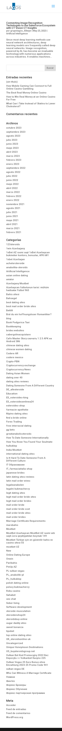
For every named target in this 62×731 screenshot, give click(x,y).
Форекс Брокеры (16, 685)
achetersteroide (15, 263)
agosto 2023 (13, 135)
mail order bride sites (18, 512)
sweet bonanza (14, 627)
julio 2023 (11, 140)
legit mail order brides (18, 501)
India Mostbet (14, 449)
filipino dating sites (17, 413)
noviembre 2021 (15, 204)
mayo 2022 (12, 184)
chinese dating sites (17, 345)
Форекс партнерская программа (25, 693)
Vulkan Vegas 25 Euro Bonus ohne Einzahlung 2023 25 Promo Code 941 (27, 663)
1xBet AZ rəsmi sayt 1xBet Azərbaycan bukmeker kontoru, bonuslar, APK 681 (28, 254)
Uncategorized (14, 643)
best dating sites (15, 302)
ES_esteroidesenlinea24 (20, 401)
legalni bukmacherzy (18, 488)
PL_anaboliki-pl (15, 574)
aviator (10, 279)
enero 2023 (12, 164)
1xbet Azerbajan (15, 259)
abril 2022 (12, 188)
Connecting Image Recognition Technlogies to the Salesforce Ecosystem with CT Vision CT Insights (30, 25)
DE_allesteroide (15, 389)
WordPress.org (14, 717)
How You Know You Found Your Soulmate (29, 441)
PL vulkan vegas (15, 570)
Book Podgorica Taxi (18, 322)
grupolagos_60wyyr (20, 30)
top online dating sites (18, 635)
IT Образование (15, 464)
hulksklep (11, 445)
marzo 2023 (13, 156)
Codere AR (12, 353)
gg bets (10, 429)
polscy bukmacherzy (17, 587)
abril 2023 (12, 151)
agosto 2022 (13, 172)
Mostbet (10, 529)
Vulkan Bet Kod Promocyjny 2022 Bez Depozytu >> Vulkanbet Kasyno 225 (27, 656)
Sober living (12, 603)
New (8, 550)
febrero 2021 (13, 232)
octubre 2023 (13, 127)
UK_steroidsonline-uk (18, 639)
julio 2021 (11, 212)
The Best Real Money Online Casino (26, 92)
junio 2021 (12, 216)
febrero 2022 (13, 196)
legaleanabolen (15, 484)
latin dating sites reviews (20, 476)
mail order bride (15, 504)
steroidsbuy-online (16, 619)
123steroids (13, 244)
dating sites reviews (17, 381)
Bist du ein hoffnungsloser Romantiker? (29, 314)
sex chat (11, 599)
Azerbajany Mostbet (17, 283)
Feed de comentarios (18, 713)
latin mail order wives (18, 480)
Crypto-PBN (12, 361)
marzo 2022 (13, 192)
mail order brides (16, 517)
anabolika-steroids (17, 267)
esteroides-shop (15, 405)
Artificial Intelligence (17, 33)
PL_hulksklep (13, 579)
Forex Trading (14, 421)
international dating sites (20, 453)
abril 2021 (12, 224)
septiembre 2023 (15, 131)
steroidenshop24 (15, 615)
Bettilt (9, 310)
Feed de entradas (16, 709)
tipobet (10, 631)
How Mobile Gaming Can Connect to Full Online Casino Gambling (29, 87)
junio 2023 (12, 143)
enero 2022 (12, 200)
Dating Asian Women (18, 373)
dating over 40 (14, 377)
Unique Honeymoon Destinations (24, 647)
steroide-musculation (18, 611)
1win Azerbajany (15, 248)
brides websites (15, 330)
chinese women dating (19, 349)
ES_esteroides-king (17, 397)
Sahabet (11, 595)
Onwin (9, 558)
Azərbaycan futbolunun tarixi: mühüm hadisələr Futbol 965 (27, 289)
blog (8, 318)
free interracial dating (18, 425)
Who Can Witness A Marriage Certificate (28, 673)
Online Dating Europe (18, 554)
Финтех (10, 681)
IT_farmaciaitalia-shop (19, 468)
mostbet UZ (12, 546)
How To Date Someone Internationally (27, 437)
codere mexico (14, 357)
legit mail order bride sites (21, 496)
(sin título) (12, 81)
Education (11, 393)
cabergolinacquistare (18, 334)
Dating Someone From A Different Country (30, 385)
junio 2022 (12, 180)
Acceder (11, 705)
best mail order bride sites (21, 306)
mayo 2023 (12, 148)
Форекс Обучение (16, 689)
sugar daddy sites (16, 623)
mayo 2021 (12, 220)
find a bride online (16, 417)
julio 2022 (11, 176)
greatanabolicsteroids (18, 433)
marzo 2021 (13, 228)
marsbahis (12, 525)
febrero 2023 (13, 160)
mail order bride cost (18, 509)
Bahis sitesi (12, 294)
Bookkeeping (13, 326)
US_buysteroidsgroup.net (20, 651)
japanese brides (15, 472)
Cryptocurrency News (18, 369)
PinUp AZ (11, 566)
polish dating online (17, 582)
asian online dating (17, 275)
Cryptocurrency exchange (21, 365)
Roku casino (13, 590)
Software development (19, 607)
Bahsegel (11, 298)
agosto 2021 (13, 208)
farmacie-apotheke (17, 409)
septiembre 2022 (15, 168)
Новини (10, 677)
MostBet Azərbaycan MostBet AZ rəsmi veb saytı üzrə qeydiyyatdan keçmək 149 (30, 534)
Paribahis (11, 562)
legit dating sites (15, 492)
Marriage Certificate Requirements (25, 521)
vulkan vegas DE (15, 668)
